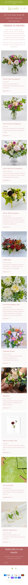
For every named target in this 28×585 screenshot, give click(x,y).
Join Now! (5, 318)
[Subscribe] (23, 562)
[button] (3, 8)
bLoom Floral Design (13, 580)
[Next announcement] (25, 2)
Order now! (6, 227)
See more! (5, 363)
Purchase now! (7, 497)
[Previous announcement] (2, 2)
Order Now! (6, 91)
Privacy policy (16, 582)
